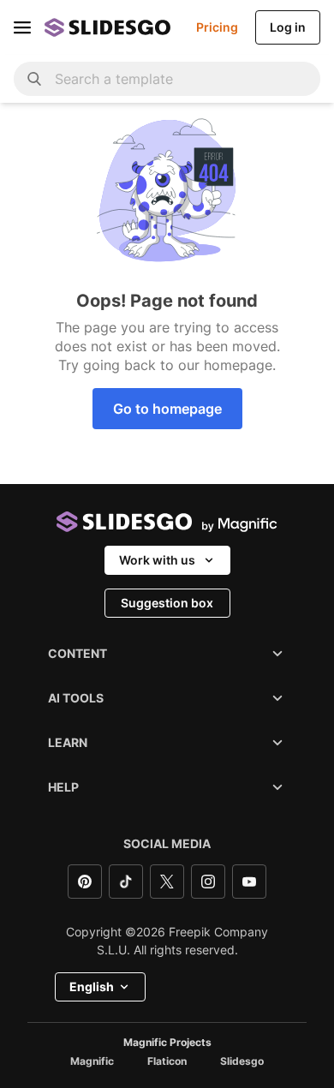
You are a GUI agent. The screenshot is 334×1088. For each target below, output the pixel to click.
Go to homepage (167, 408)
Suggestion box (167, 602)
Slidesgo (242, 1061)
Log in (288, 27)
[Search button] (34, 79)
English (91, 986)
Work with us (157, 560)
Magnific (92, 1061)
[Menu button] (22, 27)
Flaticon (167, 1061)
